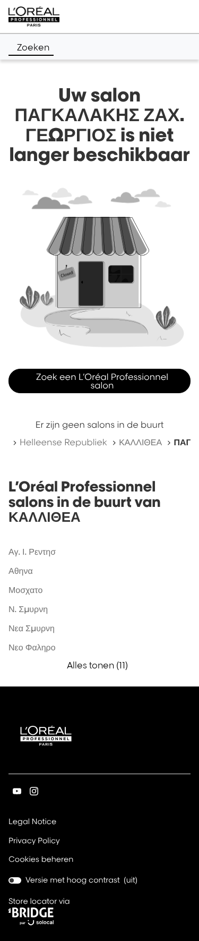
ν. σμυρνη (28, 609)
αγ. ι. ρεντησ (32, 551)
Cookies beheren (41, 859)
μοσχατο (25, 589)
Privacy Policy (34, 841)
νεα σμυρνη (31, 628)
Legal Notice (32, 822)
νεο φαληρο (32, 647)
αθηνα (20, 570)
